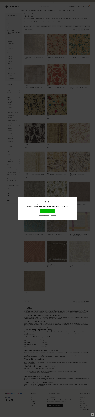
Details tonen (53, 215)
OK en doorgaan (47, 211)
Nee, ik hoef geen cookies (44, 215)
